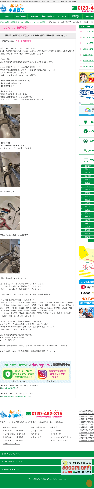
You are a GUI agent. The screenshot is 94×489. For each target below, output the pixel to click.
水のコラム (35, 434)
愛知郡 (87, 230)
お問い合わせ (55, 431)
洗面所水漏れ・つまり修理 (13, 440)
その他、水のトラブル (11, 444)
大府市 (87, 203)
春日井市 (87, 176)
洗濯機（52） (88, 61)
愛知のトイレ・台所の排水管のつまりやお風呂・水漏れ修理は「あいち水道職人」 (32, 422)
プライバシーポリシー (59, 440)
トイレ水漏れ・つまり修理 (13, 431)
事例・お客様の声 (38, 427)
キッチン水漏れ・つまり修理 (14, 434)
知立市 (87, 206)
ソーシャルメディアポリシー (61, 437)
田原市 (87, 216)
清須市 (87, 220)
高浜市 (87, 210)
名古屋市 (87, 166)
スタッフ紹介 (36, 437)
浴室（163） (88, 55)
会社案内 (53, 427)
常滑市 (87, 193)
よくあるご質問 (37, 431)
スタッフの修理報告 (39, 22)
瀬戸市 (87, 173)
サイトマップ (55, 434)
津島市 (87, 179)
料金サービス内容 (10, 427)
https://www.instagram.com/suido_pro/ (15, 396)
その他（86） (88, 66)
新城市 (87, 200)
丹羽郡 (87, 233)
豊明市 (87, 213)
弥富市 (87, 223)
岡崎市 (87, 169)
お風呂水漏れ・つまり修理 (13, 437)
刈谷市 (87, 183)
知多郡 (87, 237)
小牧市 (87, 196)
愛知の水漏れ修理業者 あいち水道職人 (15, 22)
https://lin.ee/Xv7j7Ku (9, 388)
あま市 (87, 227)
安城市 (87, 186)
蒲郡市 (87, 189)
